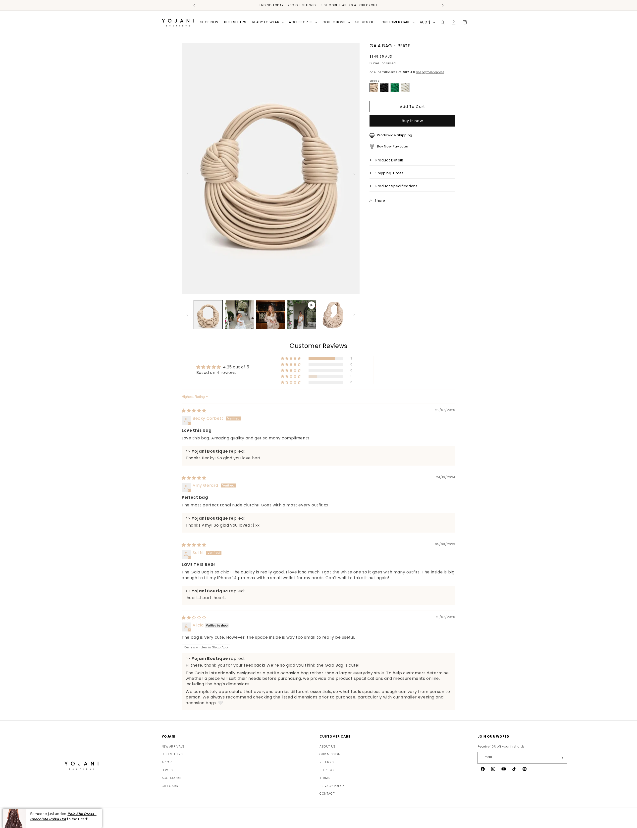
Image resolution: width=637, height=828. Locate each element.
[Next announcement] (442, 5)
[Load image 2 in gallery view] (239, 314)
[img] (194, 411)
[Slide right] (354, 314)
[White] (405, 87)
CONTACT (327, 793)
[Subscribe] (561, 758)
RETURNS (326, 762)
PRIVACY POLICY (332, 786)
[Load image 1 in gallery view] (208, 314)
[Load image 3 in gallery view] (270, 314)
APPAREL (168, 762)
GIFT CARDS (171, 786)
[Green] (394, 87)
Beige (374, 87)
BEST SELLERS (172, 754)
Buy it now (412, 120)
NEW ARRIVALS (173, 746)
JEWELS (167, 770)
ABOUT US (327, 746)
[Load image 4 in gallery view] (333, 314)
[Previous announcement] (194, 5)
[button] (267, 22)
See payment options (430, 72)
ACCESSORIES (173, 778)
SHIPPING (326, 770)
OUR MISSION (329, 754)
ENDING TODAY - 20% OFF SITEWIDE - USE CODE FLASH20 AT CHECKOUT (318, 5)
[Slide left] (187, 314)
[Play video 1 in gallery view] (301, 314)
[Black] (384, 87)
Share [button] (379, 200)
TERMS (324, 778)
